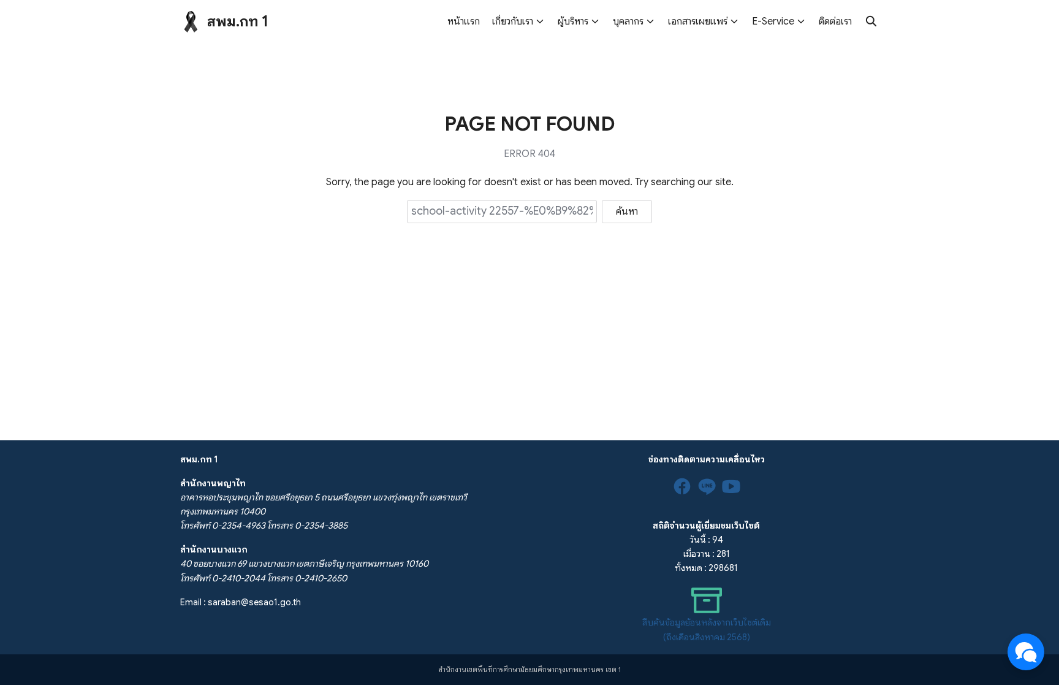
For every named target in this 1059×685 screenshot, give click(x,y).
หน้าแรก (463, 21)
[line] (706, 486)
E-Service (773, 21)
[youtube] (731, 486)
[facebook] (682, 486)
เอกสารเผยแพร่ (697, 21)
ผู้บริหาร (573, 21)
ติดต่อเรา (835, 21)
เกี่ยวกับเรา (512, 21)
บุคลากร (628, 21)
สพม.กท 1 (237, 21)
